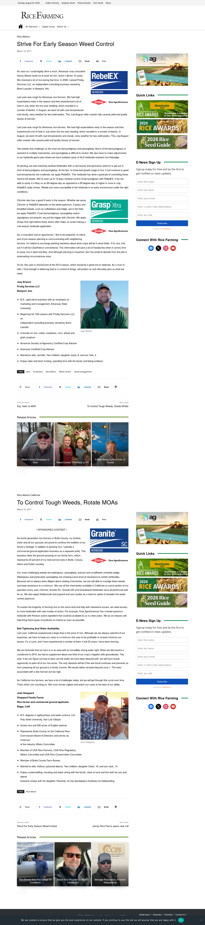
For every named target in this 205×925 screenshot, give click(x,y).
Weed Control (65, 371)
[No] (201, 920)
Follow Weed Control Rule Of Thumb (110, 461)
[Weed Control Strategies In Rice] (35, 444)
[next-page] (24, 471)
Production (38, 371)
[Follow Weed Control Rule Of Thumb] (110, 444)
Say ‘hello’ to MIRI (26, 406)
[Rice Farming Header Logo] (41, 15)
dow (28, 371)
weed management (83, 371)
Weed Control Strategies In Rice (35, 461)
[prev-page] (19, 471)
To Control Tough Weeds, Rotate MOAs (107, 406)
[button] (181, 27)
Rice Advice (23, 36)
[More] (115, 387)
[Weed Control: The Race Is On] (72, 444)
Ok (181, 920)
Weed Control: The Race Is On (73, 462)
